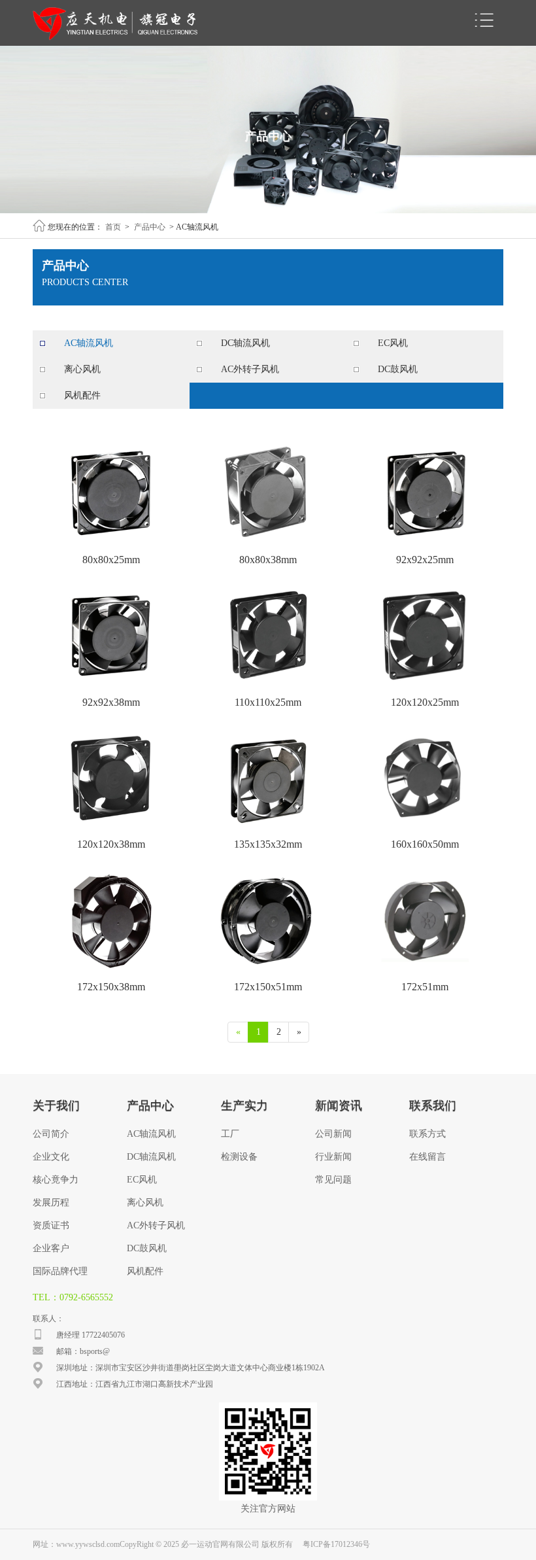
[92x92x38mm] (111, 687)
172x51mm (424, 986)
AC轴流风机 (88, 343)
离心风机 (82, 369)
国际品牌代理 (60, 1271)
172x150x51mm (268, 986)
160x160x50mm (425, 844)
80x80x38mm (268, 559)
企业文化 (51, 1157)
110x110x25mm (268, 702)
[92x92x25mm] (425, 544)
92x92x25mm (425, 559)
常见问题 (333, 1180)
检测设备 (239, 1157)
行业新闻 (333, 1157)
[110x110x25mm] (268, 687)
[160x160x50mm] (425, 829)
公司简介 (51, 1134)
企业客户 (51, 1248)
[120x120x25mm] (425, 687)
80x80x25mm (111, 559)
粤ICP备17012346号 (336, 1544)
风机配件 (82, 395)
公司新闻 (333, 1134)
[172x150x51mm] (268, 971)
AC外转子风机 (250, 369)
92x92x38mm (111, 702)
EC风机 (393, 343)
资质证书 (51, 1225)
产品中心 (149, 227)
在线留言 (427, 1157)
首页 (113, 227)
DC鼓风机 (398, 369)
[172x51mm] (425, 971)
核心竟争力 (55, 1180)
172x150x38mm (111, 986)
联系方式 (427, 1134)
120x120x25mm (425, 702)
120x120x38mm (111, 844)
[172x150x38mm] (111, 971)
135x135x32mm (268, 844)
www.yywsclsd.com (88, 1544)
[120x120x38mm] (111, 829)
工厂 (230, 1134)
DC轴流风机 (245, 343)
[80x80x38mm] (268, 544)
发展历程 (51, 1202)
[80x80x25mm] (111, 544)
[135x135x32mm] (268, 829)
